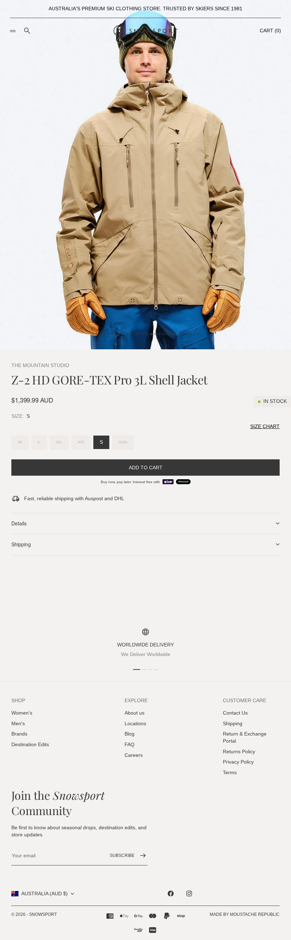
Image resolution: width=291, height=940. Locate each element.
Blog (129, 734)
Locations (135, 723)
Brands (19, 734)
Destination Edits (30, 744)
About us (134, 713)
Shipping (232, 723)
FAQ (129, 744)
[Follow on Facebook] (170, 893)
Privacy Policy (238, 762)
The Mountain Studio (40, 365)
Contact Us (235, 713)
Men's (18, 723)
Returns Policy (239, 751)
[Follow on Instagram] (189, 893)
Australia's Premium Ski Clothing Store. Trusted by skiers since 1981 (145, 8)
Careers (134, 755)
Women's (21, 713)
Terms (230, 772)
